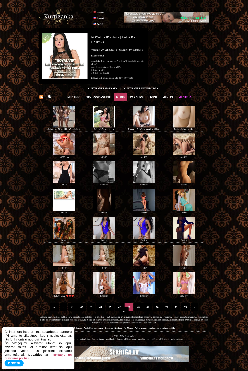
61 (72, 307)
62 (82, 307)
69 (148, 307)
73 (185, 307)
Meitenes (73, 97)
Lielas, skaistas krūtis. (183, 128)
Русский (100, 18)
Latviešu (100, 12)
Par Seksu (137, 97)
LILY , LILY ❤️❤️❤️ (64, 295)
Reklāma (109, 327)
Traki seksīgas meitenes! (104, 128)
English (100, 24)
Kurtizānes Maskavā (102, 88)
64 (100, 307)
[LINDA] (104, 154)
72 (176, 307)
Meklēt (167, 97)
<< (54, 307)
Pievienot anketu (98, 97)
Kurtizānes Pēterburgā (140, 88)
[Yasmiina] (104, 182)
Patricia (104, 240)
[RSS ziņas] (41, 98)
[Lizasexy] (104, 293)
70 (157, 307)
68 (138, 307)
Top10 (153, 97)
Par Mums (128, 327)
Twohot (183, 212)
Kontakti (118, 327)
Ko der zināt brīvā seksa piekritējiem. (144, 128)
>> (124, 311)
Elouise (184, 184)
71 (166, 307)
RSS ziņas (77, 327)
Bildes (120, 97)
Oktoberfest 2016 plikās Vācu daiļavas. (64, 128)
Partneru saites (141, 327)
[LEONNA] (64, 154)
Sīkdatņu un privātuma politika (162, 327)
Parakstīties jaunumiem (93, 327)
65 (110, 307)
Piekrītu (14, 363)
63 (91, 307)
